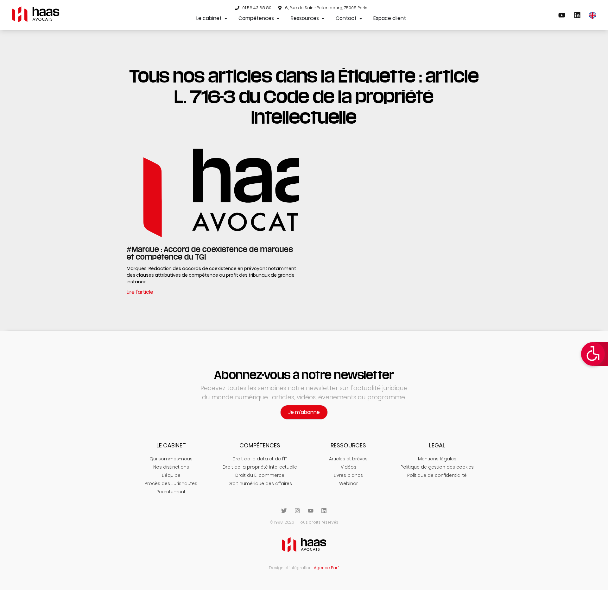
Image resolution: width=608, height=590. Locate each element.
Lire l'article (140, 292)
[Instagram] (297, 510)
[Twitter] (284, 510)
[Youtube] (311, 510)
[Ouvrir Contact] (360, 18)
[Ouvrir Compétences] (278, 18)
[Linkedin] (324, 510)
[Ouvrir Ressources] (323, 18)
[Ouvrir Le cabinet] (225, 18)
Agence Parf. (326, 568)
